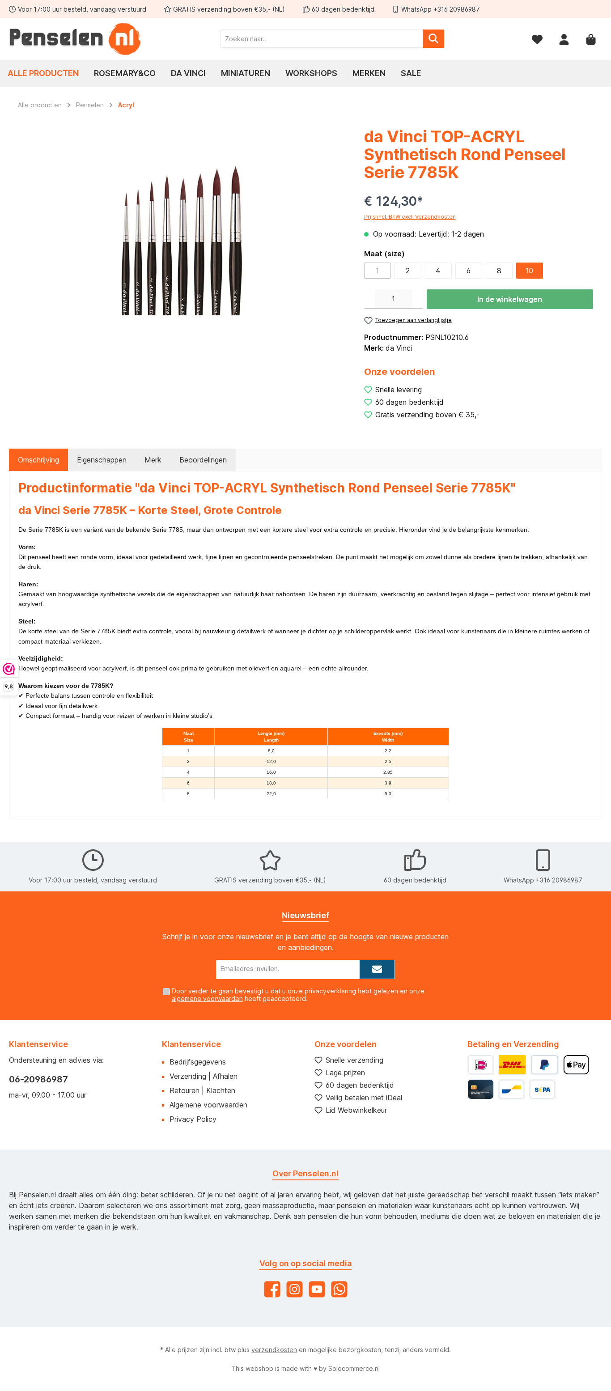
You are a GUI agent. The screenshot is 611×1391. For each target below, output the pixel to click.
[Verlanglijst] (537, 39)
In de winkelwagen (509, 299)
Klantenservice (191, 1044)
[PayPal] (544, 1065)
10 (529, 270)
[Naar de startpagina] (76, 38)
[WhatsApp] (339, 1289)
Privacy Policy (193, 1119)
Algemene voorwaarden (208, 1104)
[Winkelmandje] (591, 39)
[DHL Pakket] (512, 1065)
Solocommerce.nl (354, 1368)
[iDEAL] (480, 1065)
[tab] (38, 460)
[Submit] (377, 969)
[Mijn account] (564, 39)
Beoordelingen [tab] (203, 459)
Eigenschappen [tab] (102, 459)
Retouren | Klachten (202, 1090)
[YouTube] (317, 1289)
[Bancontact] (511, 1089)
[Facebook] (272, 1289)
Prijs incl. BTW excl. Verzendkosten (410, 216)
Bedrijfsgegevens (198, 1061)
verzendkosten (274, 1349)
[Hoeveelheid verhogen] (417, 299)
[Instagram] (294, 1289)
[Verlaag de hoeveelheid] (369, 299)
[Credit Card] (480, 1089)
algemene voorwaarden (207, 998)
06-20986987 (38, 1079)
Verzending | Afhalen (204, 1076)
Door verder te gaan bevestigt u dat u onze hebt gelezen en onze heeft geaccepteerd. (298, 994)
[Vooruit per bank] (542, 1089)
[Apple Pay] (576, 1065)
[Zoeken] (433, 39)
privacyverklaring (330, 991)
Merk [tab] (152, 459)
